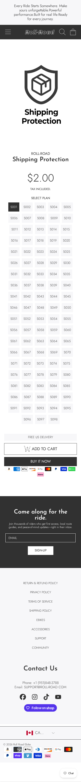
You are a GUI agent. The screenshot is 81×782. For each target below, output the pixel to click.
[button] (8, 32)
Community (40, 648)
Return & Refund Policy (40, 583)
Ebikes (40, 620)
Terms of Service (40, 601)
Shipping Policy (40, 611)
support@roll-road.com (45, 687)
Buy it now (41, 461)
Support (40, 638)
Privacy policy (40, 592)
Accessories (41, 629)
